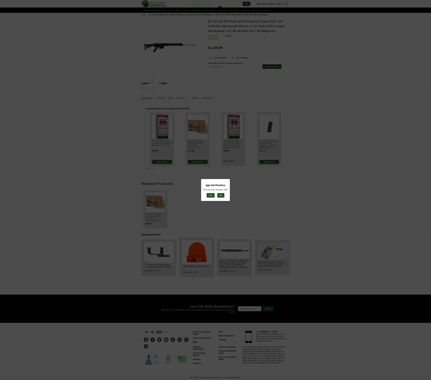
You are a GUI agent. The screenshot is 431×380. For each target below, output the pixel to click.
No (221, 195)
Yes (210, 195)
